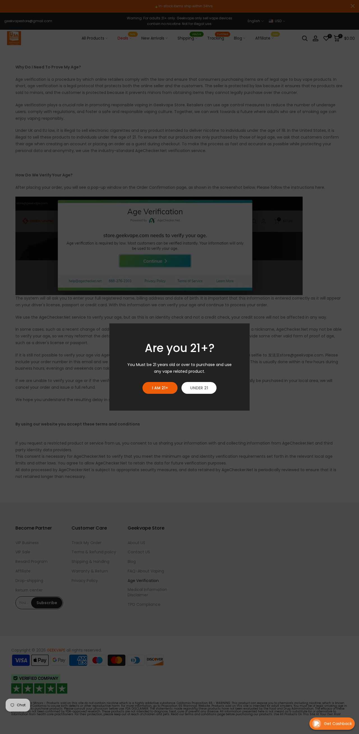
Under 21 (199, 388)
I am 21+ (160, 388)
